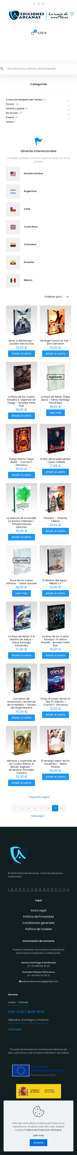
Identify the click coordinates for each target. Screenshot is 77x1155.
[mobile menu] (72, 14)
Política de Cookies (38, 929)
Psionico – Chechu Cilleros (55, 519)
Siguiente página (40, 797)
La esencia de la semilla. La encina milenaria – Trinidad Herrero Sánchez (21, 522)
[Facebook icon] (34, 4)
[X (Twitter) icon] (38, 4)
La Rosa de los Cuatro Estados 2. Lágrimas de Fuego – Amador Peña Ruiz (21, 401)
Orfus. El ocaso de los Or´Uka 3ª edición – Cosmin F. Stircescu (55, 701)
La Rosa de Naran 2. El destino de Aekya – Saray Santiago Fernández (21, 641)
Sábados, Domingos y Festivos (28, 1020)
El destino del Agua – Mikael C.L (55, 582)
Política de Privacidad (38, 916)
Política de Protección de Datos (43, 1130)
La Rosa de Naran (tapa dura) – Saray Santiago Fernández (55, 400)
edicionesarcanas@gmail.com (40, 981)
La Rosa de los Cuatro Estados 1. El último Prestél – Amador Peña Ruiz (55, 641)
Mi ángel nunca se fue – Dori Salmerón (55, 342)
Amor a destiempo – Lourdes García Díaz (21, 342)
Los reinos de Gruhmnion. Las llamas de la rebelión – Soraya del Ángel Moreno (21, 703)
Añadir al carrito (21, 353)
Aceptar (38, 1142)
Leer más (55, 412)
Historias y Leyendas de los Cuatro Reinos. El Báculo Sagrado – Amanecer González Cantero (21, 767)
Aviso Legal (38, 910)
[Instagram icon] (43, 4)
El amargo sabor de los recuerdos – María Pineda (55, 764)
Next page (37, 816)
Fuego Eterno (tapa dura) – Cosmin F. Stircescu (21, 462)
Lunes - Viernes (18, 1002)
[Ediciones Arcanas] (38, 18)
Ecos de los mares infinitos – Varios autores (21, 582)
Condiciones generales (38, 923)
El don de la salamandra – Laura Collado (55, 460)
